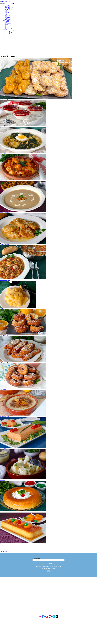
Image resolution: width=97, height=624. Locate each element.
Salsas (6, 16)
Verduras (6, 14)
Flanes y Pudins (8, 23)
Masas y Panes (7, 17)
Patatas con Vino (3, 308)
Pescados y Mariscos (8, 9)
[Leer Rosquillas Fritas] (23, 388)
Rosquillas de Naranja (4, 335)
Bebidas (6, 18)
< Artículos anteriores (4, 551)
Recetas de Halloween (9, 31)
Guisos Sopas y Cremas (9, 7)
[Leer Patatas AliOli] (23, 479)
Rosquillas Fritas (3, 389)
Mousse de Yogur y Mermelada (6, 126)
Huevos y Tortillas (8, 15)
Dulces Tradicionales (8, 28)
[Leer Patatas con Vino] (18, 307)
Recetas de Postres (6, 20)
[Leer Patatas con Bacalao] (23, 179)
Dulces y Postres (8, 19)
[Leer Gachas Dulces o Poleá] (23, 415)
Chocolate (7, 26)
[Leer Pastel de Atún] (23, 447)
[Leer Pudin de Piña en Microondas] (23, 510)
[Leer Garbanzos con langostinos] (23, 279)
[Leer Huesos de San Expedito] (23, 361)
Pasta (6, 11)
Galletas (6, 25)
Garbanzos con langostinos (5, 280)
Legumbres (7, 12)
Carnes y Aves (7, 8)
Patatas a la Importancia (4, 244)
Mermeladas (7, 27)
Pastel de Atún (3, 448)
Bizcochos (7, 21)
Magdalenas (7, 24)
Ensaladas (6, 13)
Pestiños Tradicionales (4, 99)
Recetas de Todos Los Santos (10, 32)
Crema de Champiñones (4, 212)
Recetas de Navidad (8, 33)
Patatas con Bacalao (4, 180)
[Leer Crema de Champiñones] (23, 211)
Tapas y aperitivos (8, 6)
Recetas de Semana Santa (9, 30)
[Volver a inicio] (5, 1)
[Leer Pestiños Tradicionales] (36, 98)
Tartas (6, 22)
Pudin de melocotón (4, 543)
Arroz (6, 10)
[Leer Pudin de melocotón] (23, 542)
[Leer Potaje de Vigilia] (23, 152)
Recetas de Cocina (6, 5)
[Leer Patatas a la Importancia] (23, 243)
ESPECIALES (5, 29)
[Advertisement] (34, 46)
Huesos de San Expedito (4, 362)
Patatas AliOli (2, 480)
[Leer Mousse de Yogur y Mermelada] (23, 125)
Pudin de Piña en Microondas (5, 511)
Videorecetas (5, 34)
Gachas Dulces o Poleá (4, 416)
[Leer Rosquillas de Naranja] (23, 334)
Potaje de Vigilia (3, 153)
